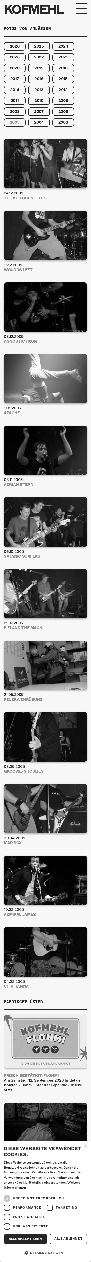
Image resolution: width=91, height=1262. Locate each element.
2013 (38, 90)
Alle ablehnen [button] (68, 1239)
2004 (39, 122)
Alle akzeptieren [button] (25, 1239)
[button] (45, 1253)
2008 (15, 111)
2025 (39, 46)
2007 (39, 111)
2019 (38, 68)
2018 (63, 68)
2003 (63, 122)
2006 (63, 111)
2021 (63, 57)
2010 (38, 100)
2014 (14, 90)
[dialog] (45, 1201)
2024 (63, 46)
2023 (15, 57)
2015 (63, 79)
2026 (15, 46)
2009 (63, 100)
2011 (15, 100)
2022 (39, 57)
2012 (63, 90)
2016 (38, 79)
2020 (15, 68)
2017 (14, 79)
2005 (15, 122)
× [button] (85, 1146)
